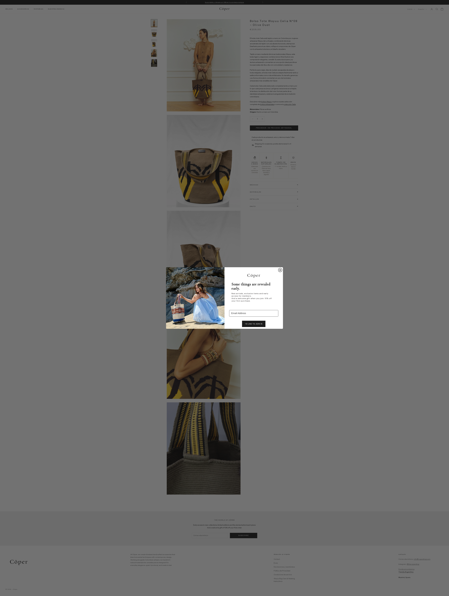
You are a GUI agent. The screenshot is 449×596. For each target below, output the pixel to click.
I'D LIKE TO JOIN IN (253, 324)
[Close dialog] (280, 270)
